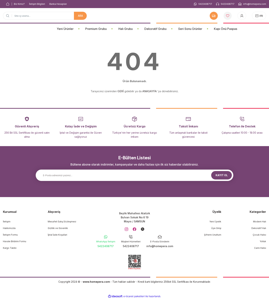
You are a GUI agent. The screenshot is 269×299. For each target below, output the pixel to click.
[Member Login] (242, 16)
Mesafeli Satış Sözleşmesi (62, 221)
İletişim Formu (10, 234)
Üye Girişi (216, 228)
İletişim (6, 221)
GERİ (120, 91)
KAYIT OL (222, 175)
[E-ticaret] (134, 296)
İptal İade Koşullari (57, 234)
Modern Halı (259, 221)
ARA (80, 15)
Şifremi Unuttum (212, 234)
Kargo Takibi (9, 248)
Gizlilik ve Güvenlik (58, 228)
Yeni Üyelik (215, 221)
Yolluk (263, 241)
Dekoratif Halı (258, 228)
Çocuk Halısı (259, 234)
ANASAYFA (149, 91)
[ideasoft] (115, 296)
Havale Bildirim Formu (14, 241)
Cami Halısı (260, 248)
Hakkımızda (9, 228)
